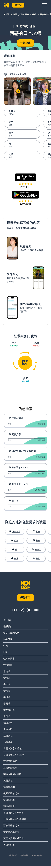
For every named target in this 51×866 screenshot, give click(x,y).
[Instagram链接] (36, 610)
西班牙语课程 (10, 761)
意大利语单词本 (11, 831)
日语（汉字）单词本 (13, 812)
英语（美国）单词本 (13, 838)
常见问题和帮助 (11, 632)
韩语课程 (7, 742)
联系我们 (7, 626)
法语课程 (7, 735)
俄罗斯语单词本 (11, 793)
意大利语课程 (10, 767)
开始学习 (18, 5)
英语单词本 (9, 844)
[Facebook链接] (14, 610)
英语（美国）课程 (12, 774)
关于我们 (7, 620)
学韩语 (6, 690)
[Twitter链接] (22, 610)
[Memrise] (6, 5)
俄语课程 (7, 729)
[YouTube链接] (29, 610)
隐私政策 (24, 855)
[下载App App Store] (25, 177)
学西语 (6, 703)
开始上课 (25, 42)
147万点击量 (25, 204)
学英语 (6, 716)
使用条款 (13, 855)
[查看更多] (44, 5)
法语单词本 (9, 799)
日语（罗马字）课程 (13, 754)
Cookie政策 (36, 855)
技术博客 (7, 665)
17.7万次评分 (25, 187)
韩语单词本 (9, 806)
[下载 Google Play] (25, 195)
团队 (5, 652)
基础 (34, 14)
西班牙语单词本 (11, 825)
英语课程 (7, 780)
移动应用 (7, 639)
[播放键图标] (18, 91)
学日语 (6, 14)
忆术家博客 (9, 658)
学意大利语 (9, 709)
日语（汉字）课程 (21, 14)
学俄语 (6, 677)
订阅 (5, 645)
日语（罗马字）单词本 (14, 819)
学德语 (6, 671)
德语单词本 (9, 787)
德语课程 (7, 722)
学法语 (6, 684)
